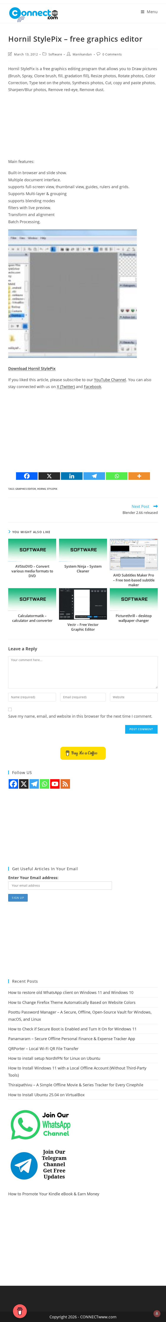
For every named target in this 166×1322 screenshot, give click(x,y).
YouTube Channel (110, 379)
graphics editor (25, 488)
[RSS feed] (65, 784)
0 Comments (112, 54)
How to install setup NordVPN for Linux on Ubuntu (54, 1058)
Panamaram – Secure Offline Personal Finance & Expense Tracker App (71, 1038)
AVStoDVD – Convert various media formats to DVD (32, 571)
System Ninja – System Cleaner (83, 568)
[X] (49, 476)
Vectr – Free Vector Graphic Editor (83, 627)
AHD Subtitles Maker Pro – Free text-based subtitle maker (134, 580)
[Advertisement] (83, 128)
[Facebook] (27, 476)
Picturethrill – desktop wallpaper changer (134, 618)
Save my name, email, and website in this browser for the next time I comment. (80, 716)
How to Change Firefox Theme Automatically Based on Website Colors (72, 1002)
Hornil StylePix (47, 488)
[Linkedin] (72, 476)
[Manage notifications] (156, 1313)
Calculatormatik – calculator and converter (32, 618)
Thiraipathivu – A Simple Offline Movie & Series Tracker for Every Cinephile (75, 1084)
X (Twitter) (66, 386)
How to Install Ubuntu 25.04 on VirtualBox (46, 1094)
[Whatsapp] (117, 476)
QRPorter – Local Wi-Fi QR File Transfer (43, 1048)
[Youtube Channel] (55, 784)
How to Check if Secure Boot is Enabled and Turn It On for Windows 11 (72, 1028)
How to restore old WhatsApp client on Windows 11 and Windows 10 (70, 992)
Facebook (92, 386)
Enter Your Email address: (33, 877)
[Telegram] (94, 476)
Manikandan (82, 54)
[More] (139, 476)
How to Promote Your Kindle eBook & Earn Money (53, 1193)
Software (55, 54)
